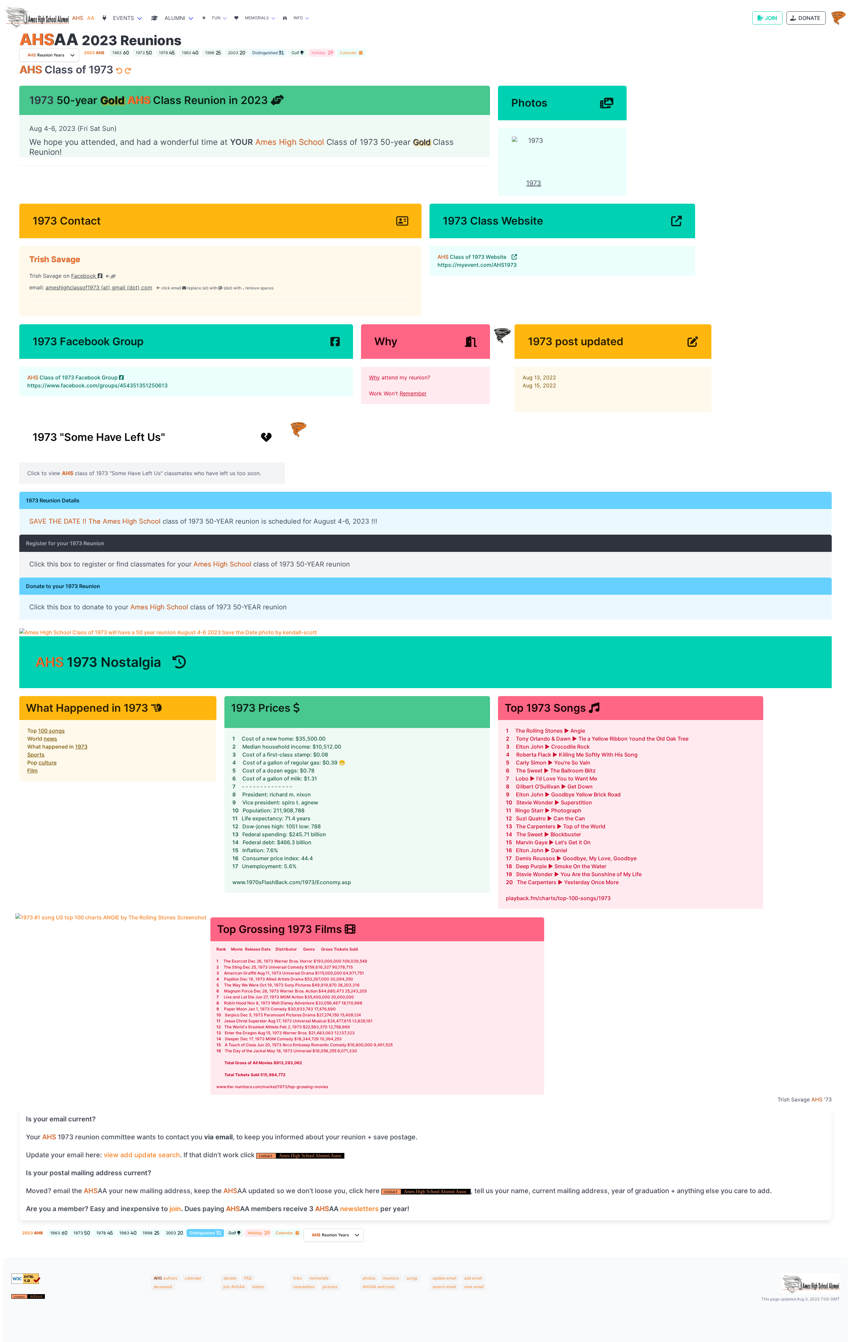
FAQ (248, 1278)
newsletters (359, 1209)
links (297, 1278)
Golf (295, 52)
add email (473, 1278)
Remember (413, 393)
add (126, 1155)
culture (48, 762)
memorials (318, 1278)
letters (258, 1286)
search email (444, 1286)
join (175, 1209)
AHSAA (36, 1296)
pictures (329, 1286)
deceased (163, 1286)
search (169, 1155)
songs (412, 1278)
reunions (391, 1278)
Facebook (84, 275)
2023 (94, 52)
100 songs (51, 730)
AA (83, 18)
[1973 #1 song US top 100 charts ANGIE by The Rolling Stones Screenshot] (110, 1006)
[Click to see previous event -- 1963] (120, 71)
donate (229, 1278)
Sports (36, 754)
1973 (81, 746)
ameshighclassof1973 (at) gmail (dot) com (99, 287)
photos (369, 1278)
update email (444, 1278)
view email (474, 1286)
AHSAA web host (378, 1286)
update (145, 1155)
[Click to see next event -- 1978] (127, 71)
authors (170, 1278)
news (50, 738)
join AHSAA (234, 1286)
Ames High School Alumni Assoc (310, 1155)
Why (374, 377)
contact (266, 1155)
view (111, 1155)
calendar (193, 1278)
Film (32, 770)
